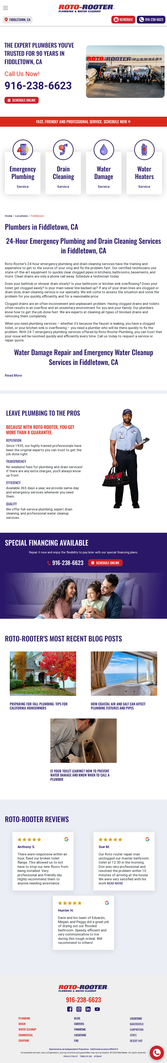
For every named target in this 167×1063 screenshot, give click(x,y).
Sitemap (98, 1056)
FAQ (76, 1040)
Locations (80, 1035)
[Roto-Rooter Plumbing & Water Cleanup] (86, 8)
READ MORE (115, 883)
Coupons (24, 1040)
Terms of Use (86, 1056)
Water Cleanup (27, 1029)
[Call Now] (157, 1053)
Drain (22, 1024)
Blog (77, 1018)
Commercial (26, 1035)
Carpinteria (137, 1029)
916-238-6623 (154, 19)
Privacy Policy (71, 1056)
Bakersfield (136, 1024)
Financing (80, 1029)
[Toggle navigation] (5, 8)
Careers (79, 1024)
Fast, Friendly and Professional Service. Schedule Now (83, 121)
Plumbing (24, 1018)
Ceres (133, 1035)
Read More (13, 375)
